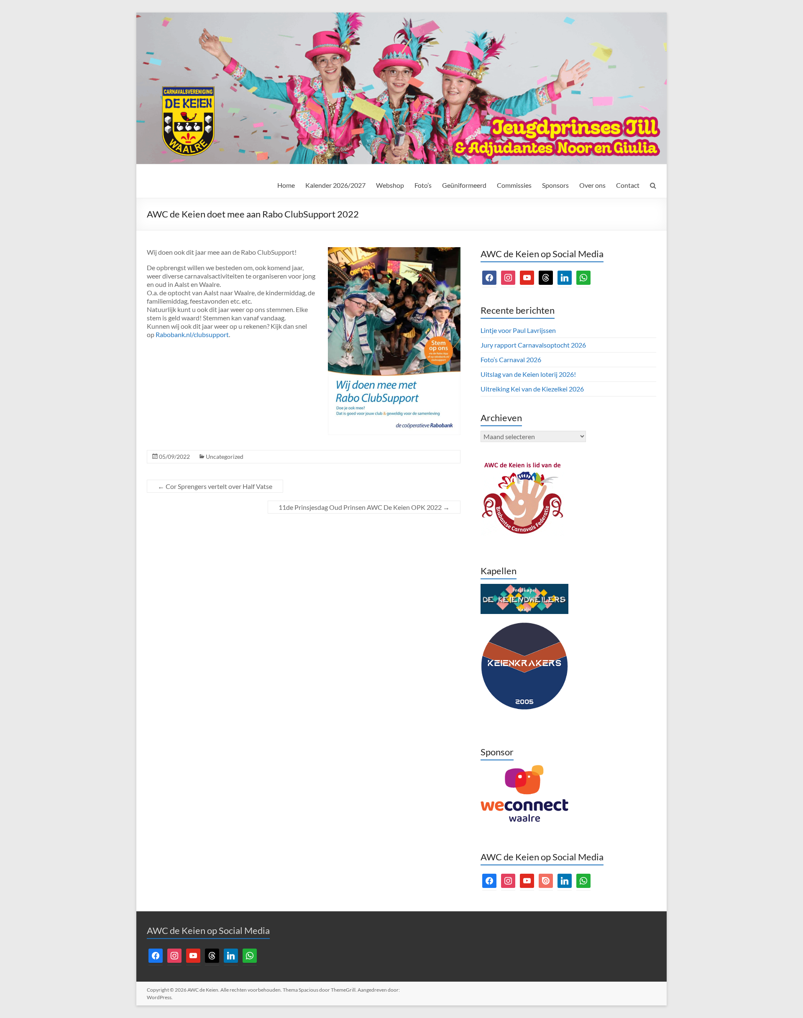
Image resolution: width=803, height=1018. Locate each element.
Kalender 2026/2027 (335, 185)
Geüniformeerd (464, 185)
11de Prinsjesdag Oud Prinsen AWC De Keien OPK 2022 (364, 507)
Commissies (514, 185)
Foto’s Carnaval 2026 (511, 359)
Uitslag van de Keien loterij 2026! (528, 374)
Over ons (592, 185)
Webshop (390, 185)
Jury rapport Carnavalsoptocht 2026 (533, 345)
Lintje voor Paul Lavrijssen (518, 330)
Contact (627, 185)
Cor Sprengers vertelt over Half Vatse (215, 486)
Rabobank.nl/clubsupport (192, 334)
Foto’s (423, 185)
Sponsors (555, 185)
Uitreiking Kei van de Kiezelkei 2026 (532, 389)
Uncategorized (224, 456)
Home (286, 185)
